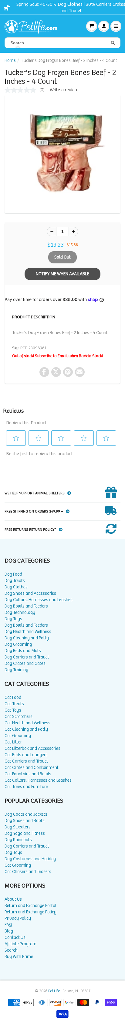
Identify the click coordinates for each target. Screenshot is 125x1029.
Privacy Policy (18, 918)
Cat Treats (14, 703)
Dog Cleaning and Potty (27, 638)
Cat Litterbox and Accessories (32, 748)
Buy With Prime (19, 956)
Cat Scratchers (18, 716)
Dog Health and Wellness (28, 631)
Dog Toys (13, 618)
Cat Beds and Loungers (26, 754)
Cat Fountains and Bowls (28, 774)
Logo (33, 26)
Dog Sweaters (18, 827)
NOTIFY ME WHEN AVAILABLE (62, 273)
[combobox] (62, 42)
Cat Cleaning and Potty (26, 729)
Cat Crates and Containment (32, 767)
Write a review (64, 90)
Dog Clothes (16, 587)
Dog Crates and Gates (25, 663)
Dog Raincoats (18, 839)
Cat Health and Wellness (27, 723)
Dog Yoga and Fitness (25, 833)
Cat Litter (13, 742)
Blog (9, 931)
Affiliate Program (20, 943)
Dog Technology (20, 612)
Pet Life (54, 991)
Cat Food (13, 697)
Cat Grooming (18, 735)
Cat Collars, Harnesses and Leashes (38, 780)
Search (11, 950)
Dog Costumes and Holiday (30, 858)
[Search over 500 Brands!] (113, 43)
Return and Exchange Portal (30, 905)
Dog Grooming (18, 644)
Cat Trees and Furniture (26, 786)
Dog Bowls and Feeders (26, 606)
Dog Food (13, 574)
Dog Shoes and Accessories (30, 593)
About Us (13, 899)
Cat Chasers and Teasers (28, 871)
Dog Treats (15, 580)
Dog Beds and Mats (23, 650)
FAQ (8, 924)
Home (10, 60)
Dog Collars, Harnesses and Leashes (39, 599)
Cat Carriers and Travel (26, 761)
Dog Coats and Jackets (26, 814)
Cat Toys (13, 710)
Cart (91, 26)
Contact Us (15, 937)
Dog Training (16, 669)
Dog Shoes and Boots (25, 820)
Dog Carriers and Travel (27, 657)
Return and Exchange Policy (30, 912)
